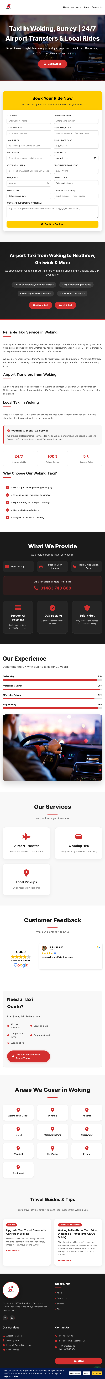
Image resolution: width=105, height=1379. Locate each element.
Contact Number (62, 115)
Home (66, 7)
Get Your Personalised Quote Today (28, 1056)
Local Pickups (12, 1349)
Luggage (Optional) (64, 190)
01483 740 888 (66, 1336)
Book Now (79, 1361)
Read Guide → (13, 1250)
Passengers (13, 190)
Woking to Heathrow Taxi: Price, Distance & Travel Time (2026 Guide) (78, 1234)
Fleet (59, 1309)
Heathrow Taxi (40, 305)
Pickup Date (60, 152)
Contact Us (97, 7)
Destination (13, 152)
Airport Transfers (14, 1336)
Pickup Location (62, 128)
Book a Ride (54, 63)
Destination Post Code (66, 165)
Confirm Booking (54, 224)
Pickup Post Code (63, 140)
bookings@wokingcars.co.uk (72, 1341)
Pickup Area (13, 140)
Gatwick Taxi (65, 305)
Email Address (14, 128)
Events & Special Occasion (18, 1345)
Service (60, 1303)
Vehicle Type (60, 178)
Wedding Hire (12, 1340)
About (86, 7)
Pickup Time (13, 178)
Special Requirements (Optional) (24, 203)
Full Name (12, 115)
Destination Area (16, 165)
